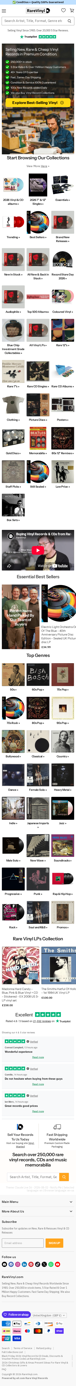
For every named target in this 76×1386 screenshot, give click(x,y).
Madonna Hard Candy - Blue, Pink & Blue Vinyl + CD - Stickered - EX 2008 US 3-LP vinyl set (20, 994)
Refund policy (43, 1348)
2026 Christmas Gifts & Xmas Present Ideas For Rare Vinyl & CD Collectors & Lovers (35, 1364)
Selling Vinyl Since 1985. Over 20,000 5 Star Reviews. (38, 30)
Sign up (54, 1243)
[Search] (69, 21)
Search (6, 1348)
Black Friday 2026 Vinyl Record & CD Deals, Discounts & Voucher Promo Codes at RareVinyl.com (32, 1357)
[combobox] (33, 21)
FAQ (4, 1369)
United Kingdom (47, 1315)
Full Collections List (12, 1352)
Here (44, 166)
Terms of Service (23, 1348)
